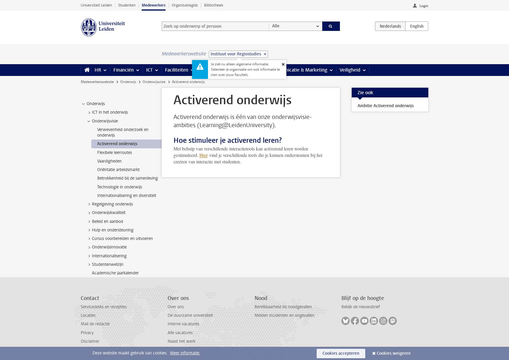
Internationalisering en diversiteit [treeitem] (126, 195)
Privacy (87, 333)
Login (423, 6)
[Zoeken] (331, 26)
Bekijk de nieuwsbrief (360, 307)
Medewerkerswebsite (97, 81)
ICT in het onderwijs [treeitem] (110, 112)
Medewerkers (154, 5)
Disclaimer (90, 341)
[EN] (416, 26)
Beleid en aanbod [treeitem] (107, 221)
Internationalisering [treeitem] (109, 256)
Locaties (88, 315)
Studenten (126, 5)
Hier (203, 155)
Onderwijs (128, 81)
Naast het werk (181, 341)
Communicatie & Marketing (298, 70)
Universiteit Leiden (96, 5)
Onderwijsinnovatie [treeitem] (109, 247)
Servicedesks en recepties (104, 307)
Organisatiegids (185, 5)
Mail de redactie (95, 324)
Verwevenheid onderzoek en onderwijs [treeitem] (122, 132)
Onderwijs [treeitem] (96, 104)
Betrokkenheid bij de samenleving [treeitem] (127, 178)
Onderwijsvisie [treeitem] (105, 121)
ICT (149, 70)
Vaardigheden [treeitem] (109, 161)
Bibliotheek (213, 5)
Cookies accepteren (341, 353)
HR (98, 70)
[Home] (86, 70)
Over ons (176, 307)
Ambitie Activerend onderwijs (386, 106)
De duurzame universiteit (190, 315)
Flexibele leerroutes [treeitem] (114, 152)
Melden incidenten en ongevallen (284, 315)
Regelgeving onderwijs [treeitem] (112, 204)
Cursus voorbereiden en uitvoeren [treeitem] (122, 238)
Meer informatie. (185, 353)
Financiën (123, 70)
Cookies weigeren (394, 353)
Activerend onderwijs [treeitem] (117, 144)
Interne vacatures (183, 324)
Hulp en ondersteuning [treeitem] (112, 230)
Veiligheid (350, 70)
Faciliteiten (176, 70)
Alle (276, 26)
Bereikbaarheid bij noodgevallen (283, 307)
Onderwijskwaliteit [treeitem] (108, 212)
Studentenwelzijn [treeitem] (107, 264)
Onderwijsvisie (154, 81)
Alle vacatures (180, 333)
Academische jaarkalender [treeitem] (115, 273)
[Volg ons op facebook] (355, 321)
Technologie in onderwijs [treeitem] (119, 187)
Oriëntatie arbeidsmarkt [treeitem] (118, 169)
